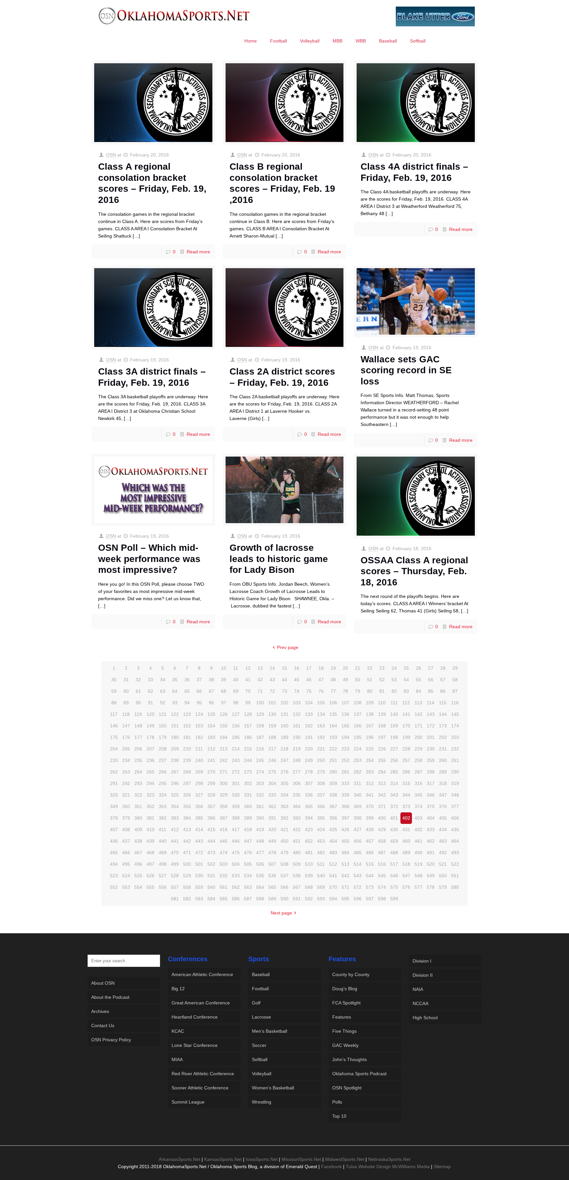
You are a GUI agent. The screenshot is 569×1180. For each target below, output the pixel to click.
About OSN (103, 983)
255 (382, 760)
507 (272, 864)
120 (150, 714)
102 (284, 702)
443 (199, 841)
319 (455, 783)
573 (370, 887)
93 (174, 702)
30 (114, 679)
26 (418, 668)
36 (187, 679)
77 (333, 691)
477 (260, 852)
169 (394, 725)
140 (394, 714)
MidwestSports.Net (344, 1159)
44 (284, 679)
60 (126, 691)
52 (382, 679)
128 (248, 714)
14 (272, 668)
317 (431, 783)
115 (443, 702)
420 (272, 829)
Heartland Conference (195, 1017)
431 (406, 829)
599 (394, 898)
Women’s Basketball (273, 1087)
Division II (423, 975)
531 (211, 875)
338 (333, 795)
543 (358, 875)
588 (260, 898)
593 (321, 898)
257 (406, 760)
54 (406, 679)
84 (418, 691)
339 (345, 795)
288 (431, 771)
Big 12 (178, 988)
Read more (198, 251)
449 (272, 841)
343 (394, 795)
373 (406, 806)
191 (309, 737)
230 (431, 748)
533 (236, 875)
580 (455, 887)
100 (260, 702)
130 (272, 714)
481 (309, 852)
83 (406, 691)
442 (187, 841)
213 (224, 748)
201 (431, 737)
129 (260, 714)
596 (358, 898)
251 (333, 760)
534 (248, 875)
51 (369, 679)
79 (357, 691)
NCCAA (420, 1003)
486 (370, 852)
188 (272, 737)
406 (455, 818)
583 (199, 898)
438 (138, 841)
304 (272, 783)
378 (114, 818)
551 (455, 875)
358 (224, 806)
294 (150, 783)
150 (163, 725)
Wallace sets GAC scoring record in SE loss (406, 370)
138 (370, 714)
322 (138, 795)
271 (224, 771)
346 (431, 795)
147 (126, 725)
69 (235, 691)
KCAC (178, 1031)
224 (358, 748)
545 (382, 875)
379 (126, 818)
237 (163, 760)
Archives (100, 1011)
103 (297, 702)
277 (297, 771)
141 (406, 714)
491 (431, 852)
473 (211, 852)
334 (284, 795)
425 (333, 829)
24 (394, 668)
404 (431, 818)
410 (150, 829)
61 (138, 691)
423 (309, 829)
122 (175, 714)
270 (211, 771)
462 (431, 841)
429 (382, 829)
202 (443, 737)
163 (321, 725)
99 (248, 702)
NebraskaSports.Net (389, 1159)
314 (394, 783)
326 (187, 795)
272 (236, 771)
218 (284, 748)
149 (150, 725)
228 (406, 748)
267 (175, 771)
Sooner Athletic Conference (200, 1087)
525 (138, 875)
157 (248, 725)
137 (358, 714)
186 (248, 737)
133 (309, 714)
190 (297, 737)
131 (284, 714)
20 (345, 668)
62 (150, 691)
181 (187, 737)
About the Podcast (110, 997)
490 (418, 852)
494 (114, 864)
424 (321, 829)
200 (418, 737)
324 (163, 795)
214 (236, 748)
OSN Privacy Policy (111, 1039)
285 (394, 771)
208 (163, 748)
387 (224, 818)
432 (418, 829)
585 (224, 898)
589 (272, 898)
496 (138, 864)
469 (163, 852)
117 (114, 714)
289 (443, 771)
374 (418, 806)
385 (199, 818)
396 (333, 818)
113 (418, 702)
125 (211, 714)
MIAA (177, 1059)
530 (199, 875)
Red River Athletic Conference (203, 1073)
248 (297, 760)
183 (211, 737)
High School (425, 1017)
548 (418, 875)
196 (370, 737)
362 (272, 806)
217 (272, 748)
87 (455, 691)
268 (187, 771)
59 (114, 691)
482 (321, 852)
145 (455, 714)
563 (248, 887)
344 (406, 795)
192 (321, 737)
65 (187, 691)
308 (321, 783)
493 (455, 852)
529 (187, 875)
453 (321, 841)
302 (248, 783)
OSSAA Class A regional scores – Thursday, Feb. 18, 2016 (414, 571)
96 (211, 702)
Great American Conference (201, 1002)
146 (114, 725)
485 (358, 852)
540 (321, 875)
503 (224, 864)
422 (297, 829)
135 (333, 714)
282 (358, 771)
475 (236, 852)
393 (297, 818)
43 (272, 679)
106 (333, 702)
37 (199, 679)
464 (455, 841)
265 (150, 771)
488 (394, 852)
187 (260, 737)
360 (248, 806)
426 (345, 829)
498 (163, 864)
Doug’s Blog (344, 988)
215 (248, 748)
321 (126, 795)
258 (418, 760)
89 (126, 702)
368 (345, 806)
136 (345, 714)
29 (455, 668)
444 (211, 841)
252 (345, 760)
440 (163, 841)
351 (138, 806)
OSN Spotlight (347, 1087)
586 (236, 898)
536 (272, 875)
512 (333, 864)
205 (126, 748)
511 (321, 864)
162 (309, 725)
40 (235, 679)
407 (114, 829)
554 (138, 887)
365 (309, 806)
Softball (259, 1059)
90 (138, 702)
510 (309, 864)
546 (394, 875)
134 (321, 714)
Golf (256, 1002)
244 (248, 760)
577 (418, 887)
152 (187, 725)
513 (345, 864)
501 (199, 864)
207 (150, 748)
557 (175, 887)
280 (333, 771)
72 (272, 691)
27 (430, 668)
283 (370, 771)
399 (370, 818)
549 (431, 875)
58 (455, 679)
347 (443, 795)
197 (382, 737)
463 (443, 841)
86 (443, 691)
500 (187, 864)
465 (114, 852)
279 (321, 771)
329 (224, 795)
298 (199, 783)
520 (431, 864)
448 (260, 841)
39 (223, 679)
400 (382, 818)
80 (369, 691)
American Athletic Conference (202, 974)
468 (150, 852)
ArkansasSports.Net (179, 1159)
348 (455, 795)
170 (406, 725)
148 (138, 725)
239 (187, 760)
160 (284, 725)
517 (394, 864)
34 (162, 679)
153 (199, 725)
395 (321, 818)
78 (345, 691)
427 (358, 829)
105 (321, 702)
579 (443, 887)
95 (199, 702)
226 (382, 748)
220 (309, 748)
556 (163, 887)
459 (394, 841)
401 (394, 818)
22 (369, 668)
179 (163, 737)
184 (224, 737)
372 (394, 806)
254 (370, 760)
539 (309, 875)
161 (297, 725)
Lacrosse (261, 1017)
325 (175, 795)
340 (358, 795)
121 (163, 714)
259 (431, 760)
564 (260, 887)
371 (382, 806)
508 (284, 864)
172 (431, 725)
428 (370, 829)
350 (126, 806)
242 (224, 760)
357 (211, 806)
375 (431, 806)
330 (236, 795)
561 (224, 887)
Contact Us (102, 1025)
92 (162, 702)
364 (297, 806)
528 (175, 875)
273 (248, 771)
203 (455, 737)
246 (272, 760)
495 (126, 864)
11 (235, 668)
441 (175, 841)
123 (187, 714)
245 (260, 760)
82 (394, 691)
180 (175, 737)
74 (296, 691)
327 (199, 795)
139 (382, 714)
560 (211, 887)
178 (150, 737)
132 (297, 714)
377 (455, 806)
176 (126, 737)
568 (309, 887)
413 (187, 829)
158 (260, 725)
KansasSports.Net (223, 1159)
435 (455, 829)
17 (309, 668)
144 (443, 714)
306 (297, 783)
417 (236, 829)
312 (370, 783)
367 (333, 806)
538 (297, 875)
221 (321, 748)
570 (333, 887)
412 (175, 829)
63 (162, 691)
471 (187, 852)
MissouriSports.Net (301, 1159)
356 (199, 806)
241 (211, 760)
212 (211, 748)
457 (370, 841)
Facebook (331, 1166)
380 (138, 818)
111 (394, 702)
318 (443, 783)
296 (175, 783)
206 (138, 748)
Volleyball (261, 1073)
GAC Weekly (345, 1045)
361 (260, 806)
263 (126, 771)
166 (358, 725)
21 (357, 668)
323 (150, 795)
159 (272, 725)
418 (248, 829)
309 (333, 783)
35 (174, 679)
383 (175, 818)
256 (394, 760)
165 (345, 725)
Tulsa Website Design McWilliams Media (388, 1166)
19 (333, 668)
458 (382, 841)
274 (260, 771)
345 (418, 795)
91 (150, 702)
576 (406, 887)
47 (321, 679)
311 (357, 783)
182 (199, 737)
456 (358, 841)
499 (175, 864)
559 (199, 887)
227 (394, 748)
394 (309, 818)
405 (443, 818)
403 (418, 818)
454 (333, 841)
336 (309, 795)
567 (297, 887)
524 (126, 875)
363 (284, 806)
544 (370, 875)
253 (358, 760)
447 (248, 841)
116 (455, 702)
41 (248, 679)
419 (260, 829)
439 (150, 841)
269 (199, 771)
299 (211, 783)
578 (431, 887)
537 (284, 875)
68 (223, 691)
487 (382, 852)
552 (114, 887)
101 (272, 702)
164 (333, 725)
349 (114, 806)
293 (138, 783)
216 (260, 748)
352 (150, 806)
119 (138, 714)
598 (382, 898)
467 (138, 852)
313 (382, 783)
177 (138, 737)
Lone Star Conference (195, 1045)
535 (260, 875)
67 (211, 691)
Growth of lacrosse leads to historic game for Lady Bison (279, 559)
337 (321, 795)
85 (430, 691)
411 (162, 829)
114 (430, 702)
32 (138, 679)
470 (175, 852)
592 (309, 898)
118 (126, 714)
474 (224, 852)
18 (321, 668)
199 (406, 737)
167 (370, 725)
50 (357, 679)
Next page (281, 912)
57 (443, 679)
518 (406, 864)
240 (199, 760)
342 (382, 795)
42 (260, 679)
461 (418, 841)
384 (187, 818)
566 (284, 887)
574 (382, 887)
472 (199, 852)
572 (358, 887)
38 (211, 679)
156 (236, 725)
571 (345, 887)
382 (163, 818)
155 (224, 725)
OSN (111, 154)
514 (358, 864)
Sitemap (442, 1166)
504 (236, 864)
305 (284, 783)
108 (358, 702)
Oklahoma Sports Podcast (359, 1073)
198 (394, 737)
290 (455, 771)
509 (297, 864)
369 (358, 806)
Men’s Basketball (269, 1031)
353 (163, 806)
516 (382, 864)
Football (260, 988)
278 (309, 771)
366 (321, 806)
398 (358, 818)
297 (187, 783)
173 (443, 725)
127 (236, 714)
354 (175, 806)
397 (345, 818)
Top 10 (339, 1116)
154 (211, 725)
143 (431, 714)
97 (223, 702)
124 (199, 714)
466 (126, 852)
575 (394, 887)
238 (175, 760)
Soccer (259, 1045)
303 (260, 783)
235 (138, 760)
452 (309, 841)
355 (187, 806)
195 (358, 737)
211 (199, 748)
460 (406, 841)
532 (224, 875)
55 (418, 679)
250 (321, 760)
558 (187, 887)
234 (126, 760)
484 (345, 852)
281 (345, 771)
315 (406, 783)
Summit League (188, 1102)
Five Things (344, 1031)
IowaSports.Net (262, 1159)
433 (431, 829)
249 (309, 760)
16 (296, 668)
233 (114, 760)
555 (150, 887)
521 (443, 864)
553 (126, 887)
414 (199, 829)
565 (272, 887)
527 (163, 875)
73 (284, 691)
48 (333, 679)
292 (126, 783)
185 (236, 737)
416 (224, 829)
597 (370, 898)
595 (345, 898)
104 (309, 702)
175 (114, 737)
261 (455, 760)
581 (175, 898)
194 (345, 737)
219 (297, 748)
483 (333, 852)
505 (248, 864)
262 (114, 771)
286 (406, 771)
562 (236, 887)
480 (297, 852)
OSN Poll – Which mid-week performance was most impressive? (149, 559)
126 (224, 714)
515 (370, 864)
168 (382, 725)
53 (394, 679)
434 (443, 829)
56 (430, 679)
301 (236, 783)
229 (418, 748)
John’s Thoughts (349, 1059)
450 (284, 841)
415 (211, 829)
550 (443, 875)
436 (114, 841)
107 (345, 702)
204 (114, 748)
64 (174, 691)
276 (284, 771)
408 (126, 829)
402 (406, 818)
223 (345, 748)
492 (443, 852)
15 (284, 668)
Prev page (287, 647)
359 (236, 806)
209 (175, 748)
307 (309, 783)
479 (284, 852)
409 (138, 829)
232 (455, 748)
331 (248, 795)
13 (260, 668)
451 (297, 841)
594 (333, 898)
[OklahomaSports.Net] (174, 15)
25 (406, 668)
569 (321, 887)
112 (406, 702)
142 (418, 714)
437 (126, 841)
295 (163, 783)
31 (126, 679)
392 (284, 818)
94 (187, 702)
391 (272, 818)
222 (333, 748)
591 (297, 898)
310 (345, 783)
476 (248, 852)
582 (187, 898)
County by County (350, 974)
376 (443, 806)
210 (187, 748)
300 (224, 783)
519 (418, 864)
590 (284, 898)
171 (418, 725)
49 (345, 679)
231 (443, 748)
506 (260, 864)
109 (370, 702)
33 (150, 679)
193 (333, 737)
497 (150, 864)
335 (297, 795)
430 (394, 829)
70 (248, 691)
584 (211, 898)
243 (236, 760)
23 (382, 668)
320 (114, 795)
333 (272, 795)
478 (272, 852)
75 (309, 691)
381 (150, 818)
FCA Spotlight (346, 1002)
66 (199, 691)
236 (150, 760)
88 (114, 702)
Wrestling (261, 1102)
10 (223, 668)
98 (235, 702)
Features (341, 1017)
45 (296, 679)
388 (236, 818)
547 (406, 875)
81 (382, 691)
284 (382, 771)
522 (455, 864)
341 (370, 795)
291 (114, 783)
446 (236, 841)
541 (333, 875)
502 (211, 864)
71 (260, 691)
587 (248, 898)
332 (260, 795)
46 (309, 679)
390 (260, 818)
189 (284, 737)
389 (248, 818)
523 (114, 875)
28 (443, 668)
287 (418, 771)
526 (150, 875)
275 (272, 771)
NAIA (418, 989)
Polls (337, 1102)
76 (321, 691)
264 (138, 771)
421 (284, 829)
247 (284, 760)
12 (248, 668)
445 (224, 841)
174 (455, 725)
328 (211, 795)
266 (163, 771)
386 (211, 818)
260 (443, 760)
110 (382, 702)
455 (345, 841)
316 (418, 783)
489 (406, 852)
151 (175, 725)
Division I (422, 961)
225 (370, 748)
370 (370, 806)
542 (345, 875)
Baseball (261, 974)
